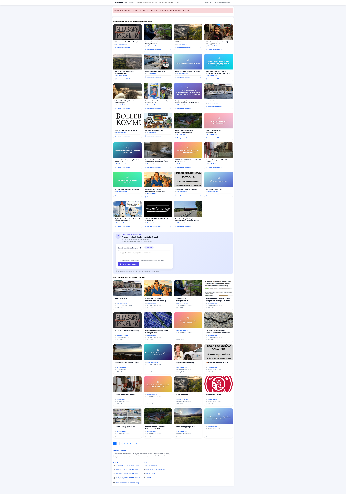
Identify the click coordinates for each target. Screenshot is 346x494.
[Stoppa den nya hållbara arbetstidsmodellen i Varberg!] (158, 185)
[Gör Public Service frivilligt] (158, 125)
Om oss (170, 2)
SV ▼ (132, 2)
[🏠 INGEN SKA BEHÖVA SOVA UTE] (188, 184)
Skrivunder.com (121, 2)
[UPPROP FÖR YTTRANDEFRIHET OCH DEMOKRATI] (158, 214)
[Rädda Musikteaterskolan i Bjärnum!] (188, 66)
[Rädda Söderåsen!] (188, 37)
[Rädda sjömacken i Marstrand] (158, 66)
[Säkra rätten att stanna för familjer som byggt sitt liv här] (218, 38)
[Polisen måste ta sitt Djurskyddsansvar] (158, 38)
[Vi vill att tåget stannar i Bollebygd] (127, 125)
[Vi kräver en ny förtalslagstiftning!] (127, 37)
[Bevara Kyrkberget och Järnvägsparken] (218, 126)
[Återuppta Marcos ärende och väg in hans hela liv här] (158, 96)
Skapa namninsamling (129, 264)
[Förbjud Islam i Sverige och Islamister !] (127, 184)
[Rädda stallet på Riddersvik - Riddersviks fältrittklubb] (188, 126)
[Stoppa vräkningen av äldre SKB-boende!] (218, 155)
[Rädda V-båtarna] (218, 96)
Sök (178, 2)
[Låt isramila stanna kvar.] (218, 184)
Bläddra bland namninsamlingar (147, 2)
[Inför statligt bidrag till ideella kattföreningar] (127, 96)
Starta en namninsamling (222, 2)
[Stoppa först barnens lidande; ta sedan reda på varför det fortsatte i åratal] (158, 155)
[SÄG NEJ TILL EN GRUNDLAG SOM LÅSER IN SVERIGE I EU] (188, 155)
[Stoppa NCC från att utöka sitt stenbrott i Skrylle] (127, 67)
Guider (116, 462)
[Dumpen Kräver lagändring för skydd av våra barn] (127, 155)
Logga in (208, 2)
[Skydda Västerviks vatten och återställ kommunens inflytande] (127, 214)
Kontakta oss (162, 2)
